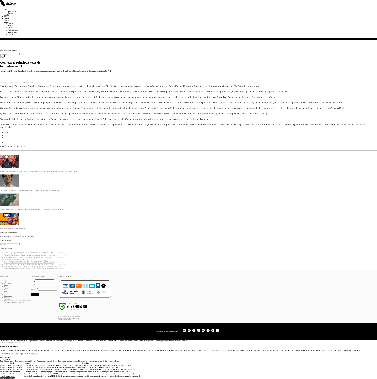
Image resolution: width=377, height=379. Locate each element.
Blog (5, 16)
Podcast (6, 18)
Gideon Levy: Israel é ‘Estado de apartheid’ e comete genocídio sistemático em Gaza (30, 264)
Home (5, 280)
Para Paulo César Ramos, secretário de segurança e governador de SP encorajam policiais (30, 190)
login (14, 236)
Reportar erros (12, 32)
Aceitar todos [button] (21, 342)
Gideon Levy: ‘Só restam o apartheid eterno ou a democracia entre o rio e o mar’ (29, 252)
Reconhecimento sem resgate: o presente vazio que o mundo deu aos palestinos (28, 266)
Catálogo (10, 23)
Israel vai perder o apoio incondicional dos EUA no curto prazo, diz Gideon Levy (29, 263)
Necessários (6, 357)
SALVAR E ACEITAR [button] (7, 378)
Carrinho (10, 13)
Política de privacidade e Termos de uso (14, 302)
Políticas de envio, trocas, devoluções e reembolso (17, 300)
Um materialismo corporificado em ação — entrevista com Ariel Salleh (26, 261)
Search (2, 56)
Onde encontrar (12, 31)
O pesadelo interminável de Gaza (14, 254)
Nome (32, 285)
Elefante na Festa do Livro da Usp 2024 (13, 228)
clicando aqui (33, 354)
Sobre (9, 25)
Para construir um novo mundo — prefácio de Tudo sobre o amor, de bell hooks (28, 257)
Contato (10, 29)
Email (32, 281)
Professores (11, 34)
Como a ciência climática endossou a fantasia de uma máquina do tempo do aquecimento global (31, 209)
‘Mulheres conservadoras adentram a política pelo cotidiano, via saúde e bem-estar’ (29, 256)
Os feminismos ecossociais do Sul (14, 259)
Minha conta (12, 11)
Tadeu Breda (29, 82)
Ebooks (6, 15)
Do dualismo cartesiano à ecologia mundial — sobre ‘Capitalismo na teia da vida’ (29, 268)
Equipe (10, 27)
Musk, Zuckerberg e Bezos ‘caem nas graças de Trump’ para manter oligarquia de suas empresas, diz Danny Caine (38, 171)
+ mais (6, 22)
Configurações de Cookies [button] (8, 342)
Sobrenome (34, 289)
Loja (5, 9)
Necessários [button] (3, 355)
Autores (6, 20)
